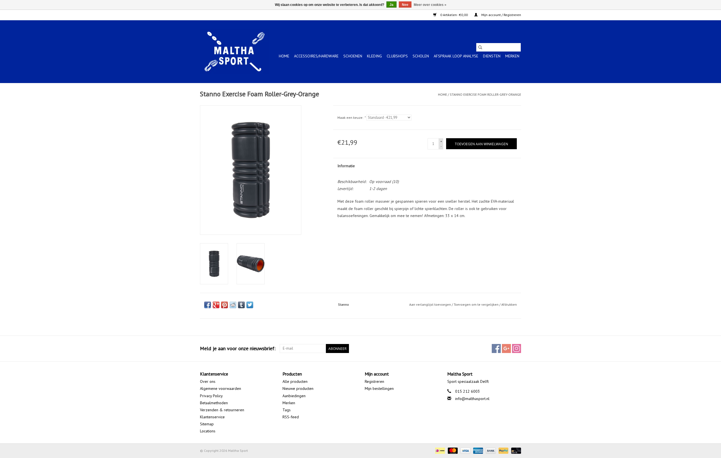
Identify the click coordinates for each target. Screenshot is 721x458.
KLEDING (374, 56)
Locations (207, 431)
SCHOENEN (352, 56)
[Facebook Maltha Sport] (496, 348)
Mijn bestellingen (379, 388)
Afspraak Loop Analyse (456, 56)
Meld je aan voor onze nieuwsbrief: (237, 348)
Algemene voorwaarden (220, 388)
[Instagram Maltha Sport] (516, 348)
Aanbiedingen (294, 395)
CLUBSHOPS (397, 56)
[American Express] (477, 450)
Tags (286, 409)
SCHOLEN (421, 56)
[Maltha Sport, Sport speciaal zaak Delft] (234, 51)
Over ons (207, 381)
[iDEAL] (439, 450)
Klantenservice (212, 416)
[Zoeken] (480, 47)
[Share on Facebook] (207, 304)
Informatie (346, 165)
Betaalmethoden (214, 402)
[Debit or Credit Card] (515, 450)
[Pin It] (224, 304)
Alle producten (295, 381)
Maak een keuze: (351, 117)
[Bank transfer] (490, 450)
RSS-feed (290, 416)
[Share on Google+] (216, 304)
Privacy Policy (211, 395)
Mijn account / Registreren (500, 15)
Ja (391, 5)
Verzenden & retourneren (222, 409)
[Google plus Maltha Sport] (506, 348)
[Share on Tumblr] (241, 304)
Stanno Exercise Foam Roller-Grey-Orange (485, 94)
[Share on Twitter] (249, 304)
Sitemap (207, 423)
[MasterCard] (452, 450)
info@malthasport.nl (472, 398)
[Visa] (465, 450)
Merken (512, 56)
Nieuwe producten (297, 388)
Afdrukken (509, 304)
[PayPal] (503, 450)
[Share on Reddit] (233, 304)
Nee (405, 5)
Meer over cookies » (430, 5)
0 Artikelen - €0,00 (454, 15)
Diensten (491, 56)
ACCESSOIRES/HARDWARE (316, 56)
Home (284, 56)
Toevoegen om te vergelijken (476, 304)
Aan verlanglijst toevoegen (430, 304)
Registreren (374, 381)
